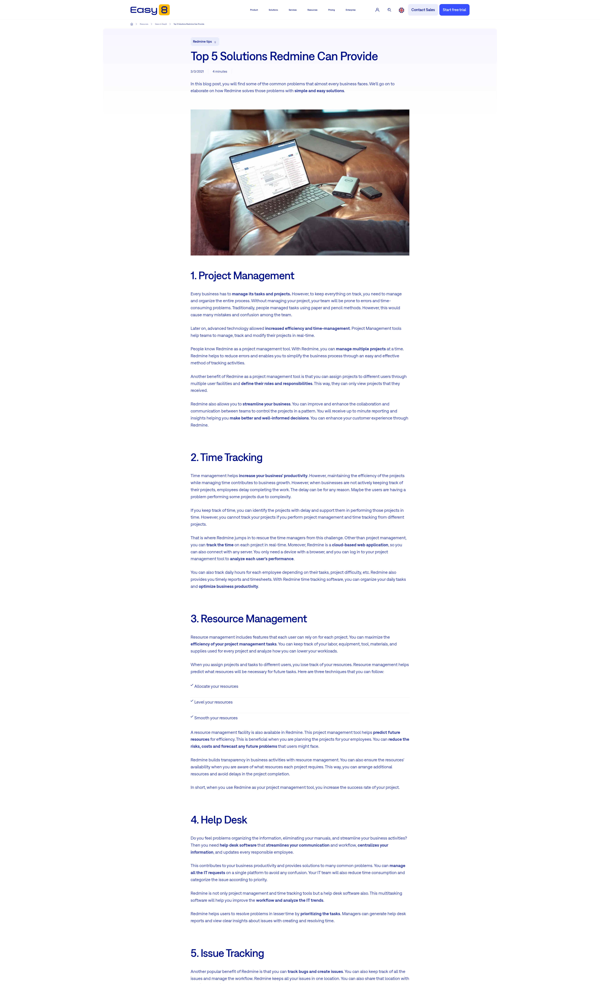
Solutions (273, 10)
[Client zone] (377, 9)
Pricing (331, 10)
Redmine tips (202, 41)
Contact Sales (423, 9)
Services (293, 10)
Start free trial (454, 9)
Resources (312, 10)
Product (254, 10)
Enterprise (350, 10)
